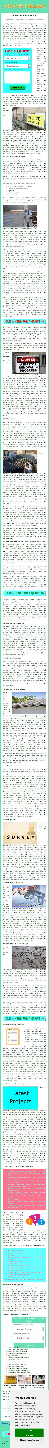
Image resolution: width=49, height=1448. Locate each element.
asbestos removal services (36, 1305)
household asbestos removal (35, 1041)
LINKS (27, 12)
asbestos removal (39, 99)
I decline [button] (29, 1435)
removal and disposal (27, 475)
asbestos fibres (36, 178)
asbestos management (25, 548)
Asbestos (6, 160)
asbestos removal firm (23, 337)
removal (13, 265)
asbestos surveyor (33, 444)
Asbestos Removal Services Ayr (16, 1314)
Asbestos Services (8, 1425)
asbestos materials (17, 297)
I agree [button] (29, 1431)
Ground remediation (30, 786)
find (8, 1288)
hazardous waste (9, 380)
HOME (23, 12)
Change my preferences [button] (29, 1440)
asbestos (43, 30)
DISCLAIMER (43, 12)
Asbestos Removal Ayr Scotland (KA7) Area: (20, 23)
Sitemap (5, 1423)
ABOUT (31, 12)
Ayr (15, 601)
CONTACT (37, 12)
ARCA (5, 553)
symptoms (17, 201)
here (36, 1310)
